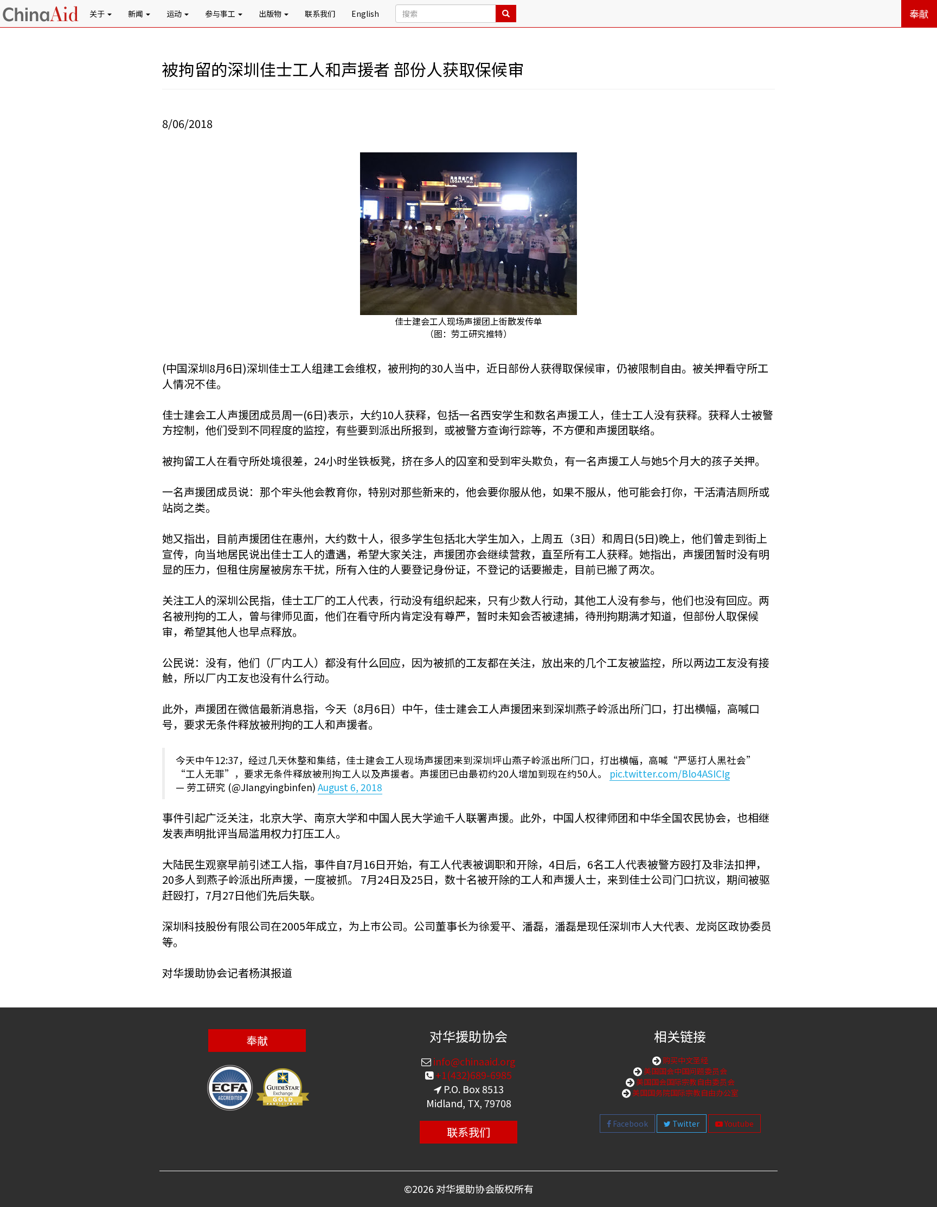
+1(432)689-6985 (472, 1075)
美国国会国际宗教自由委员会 (684, 1081)
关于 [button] (97, 13)
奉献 (919, 14)
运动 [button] (174, 13)
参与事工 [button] (221, 13)
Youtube (738, 1123)
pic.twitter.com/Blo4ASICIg (669, 773)
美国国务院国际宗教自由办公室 (685, 1092)
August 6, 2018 (350, 787)
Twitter (685, 1123)
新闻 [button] (136, 13)
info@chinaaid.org (473, 1061)
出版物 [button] (271, 13)
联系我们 (320, 13)
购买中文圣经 (684, 1060)
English (365, 13)
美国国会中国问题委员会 (684, 1070)
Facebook (629, 1123)
